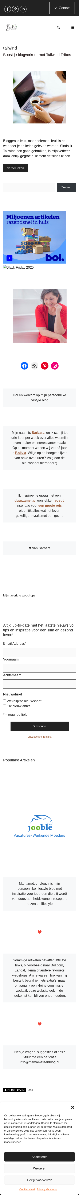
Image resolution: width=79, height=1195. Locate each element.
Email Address (14, 643)
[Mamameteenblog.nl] (11, 27)
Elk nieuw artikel (19, 706)
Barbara (38, 432)
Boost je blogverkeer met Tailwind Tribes (37, 55)
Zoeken (66, 187)
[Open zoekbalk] (58, 27)
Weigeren (39, 1168)
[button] (73, 1107)
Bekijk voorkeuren (39, 1180)
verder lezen (15, 168)
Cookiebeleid (27, 1189)
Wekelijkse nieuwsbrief (24, 701)
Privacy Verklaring (47, 1189)
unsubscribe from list (39, 736)
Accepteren (39, 1157)
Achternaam (12, 675)
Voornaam (11, 659)
